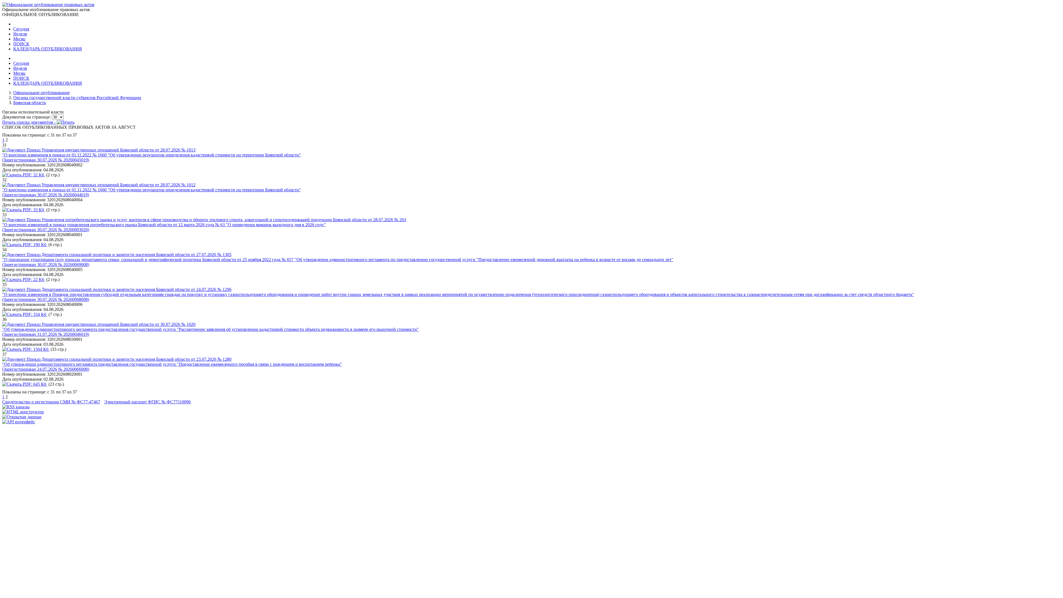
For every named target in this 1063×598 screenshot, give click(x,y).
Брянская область (29, 102)
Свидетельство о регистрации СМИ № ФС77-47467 (51, 401)
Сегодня (21, 29)
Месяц (19, 39)
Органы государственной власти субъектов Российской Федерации (77, 97)
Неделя (20, 34)
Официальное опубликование (41, 92)
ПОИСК (21, 44)
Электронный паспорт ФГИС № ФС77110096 (147, 401)
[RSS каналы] (16, 406)
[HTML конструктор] (23, 411)
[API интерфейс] (18, 421)
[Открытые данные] (22, 416)
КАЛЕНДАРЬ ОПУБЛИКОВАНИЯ (47, 49)
